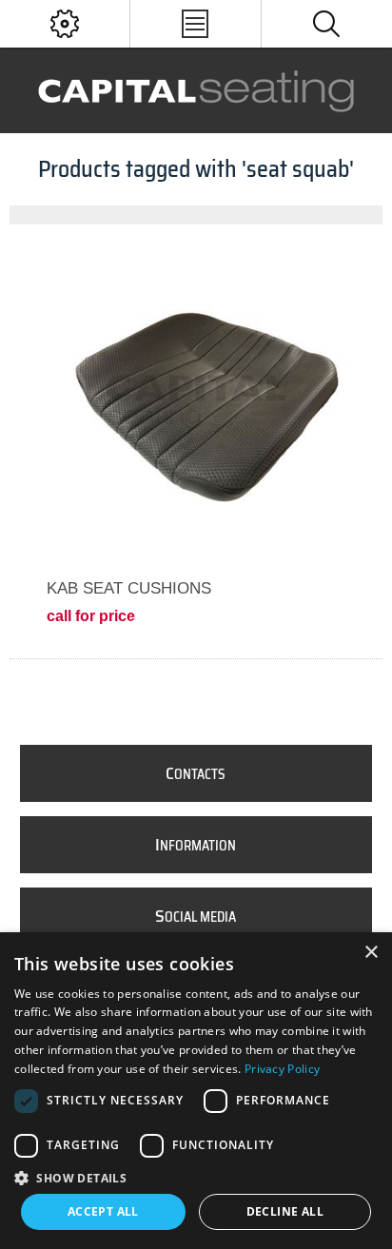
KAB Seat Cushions (129, 588)
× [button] (370, 953)
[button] (196, 1177)
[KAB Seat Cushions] (195, 402)
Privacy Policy (282, 1069)
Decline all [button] (284, 1211)
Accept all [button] (103, 1211)
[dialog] (196, 1090)
